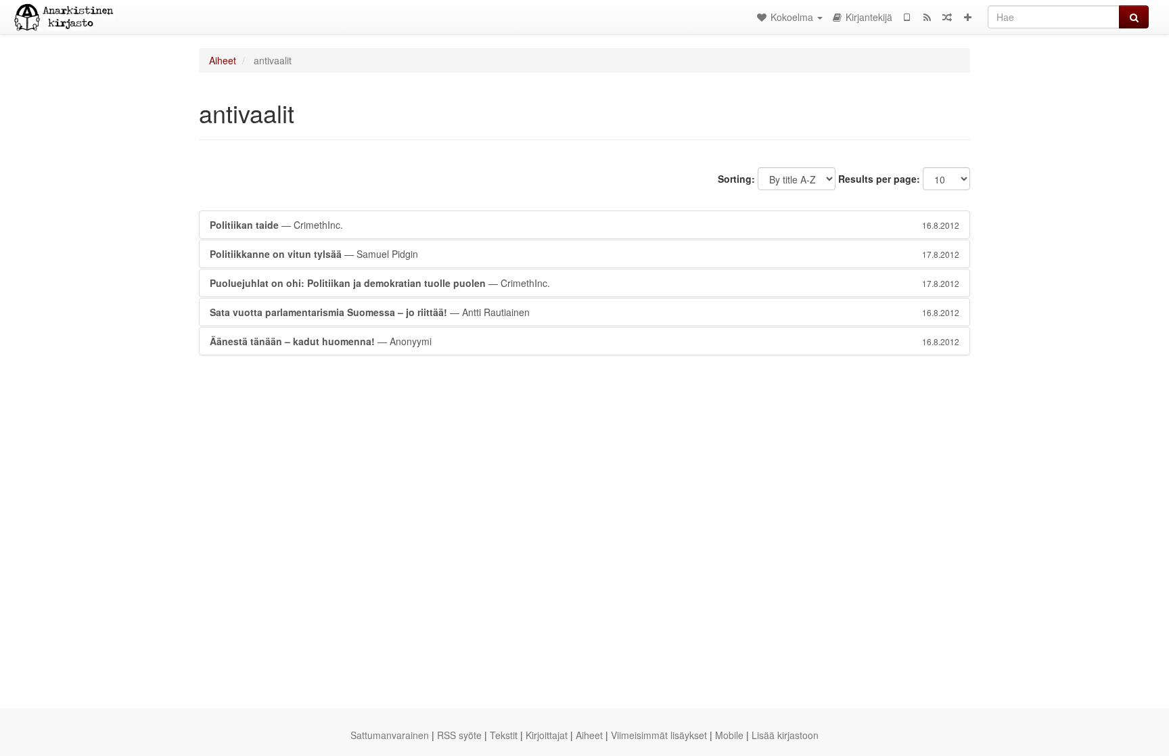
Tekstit (504, 735)
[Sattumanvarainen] (947, 17)
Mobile (729, 735)
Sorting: (736, 178)
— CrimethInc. (584, 224)
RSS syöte (459, 735)
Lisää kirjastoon (785, 735)
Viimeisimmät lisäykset (659, 735)
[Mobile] (906, 17)
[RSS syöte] (927, 17)
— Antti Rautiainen (584, 312)
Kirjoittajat (547, 735)
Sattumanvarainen (389, 735)
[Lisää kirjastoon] (967, 17)
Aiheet (222, 60)
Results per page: (879, 178)
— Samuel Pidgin (584, 254)
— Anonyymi (584, 341)
